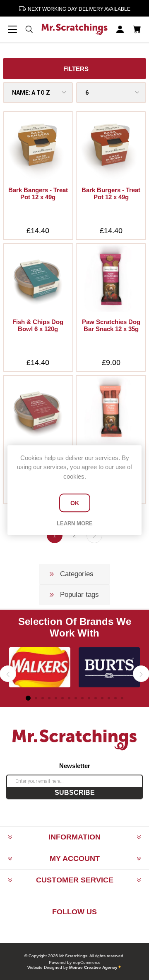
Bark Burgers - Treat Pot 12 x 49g (111, 193)
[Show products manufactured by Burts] (109, 667)
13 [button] (109, 698)
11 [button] (95, 698)
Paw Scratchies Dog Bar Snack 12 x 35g (111, 325)
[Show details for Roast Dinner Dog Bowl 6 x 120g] (38, 410)
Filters (76, 68)
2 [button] (36, 698)
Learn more (75, 523)
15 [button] (122, 698)
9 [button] (82, 698)
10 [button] (89, 698)
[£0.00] (136, 29)
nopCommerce (87, 962)
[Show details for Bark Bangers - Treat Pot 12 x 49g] (38, 146)
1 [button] (28, 698)
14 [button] (115, 698)
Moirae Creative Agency (93, 967)
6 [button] (62, 698)
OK (74, 503)
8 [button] (75, 698)
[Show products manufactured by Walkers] (39, 667)
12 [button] (102, 698)
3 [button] (42, 698)
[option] (39, 667)
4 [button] (49, 698)
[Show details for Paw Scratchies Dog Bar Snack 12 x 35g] (111, 278)
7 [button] (69, 698)
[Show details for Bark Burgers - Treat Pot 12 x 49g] (111, 146)
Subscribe (75, 792)
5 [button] (56, 698)
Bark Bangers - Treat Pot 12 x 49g (38, 193)
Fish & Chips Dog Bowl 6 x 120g (37, 325)
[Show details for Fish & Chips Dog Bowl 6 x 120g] (38, 278)
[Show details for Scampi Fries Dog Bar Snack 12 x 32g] (111, 410)
